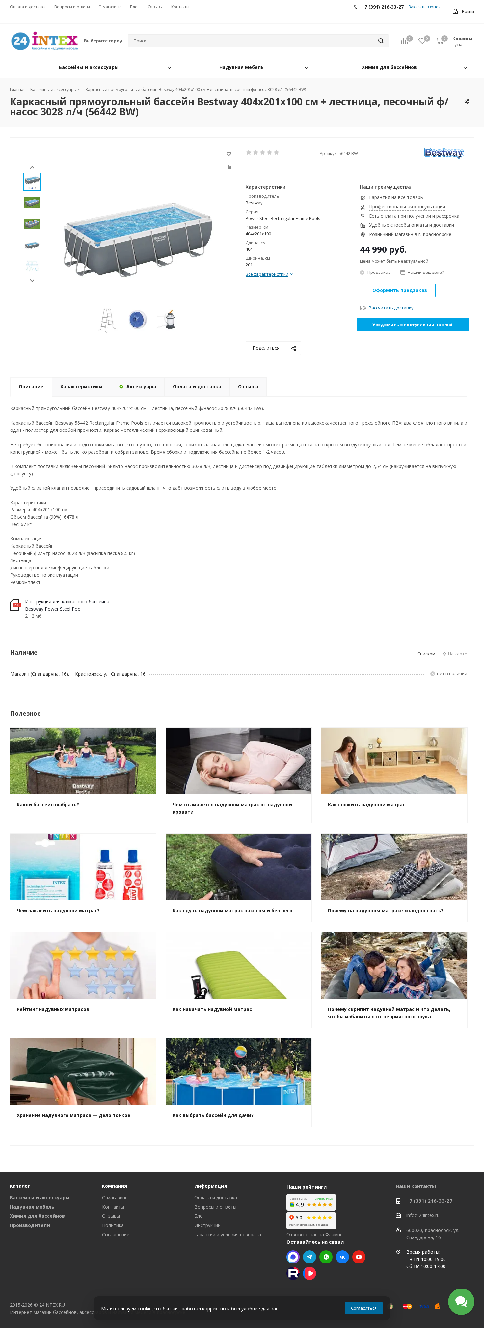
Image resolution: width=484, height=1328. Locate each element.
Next (32, 280)
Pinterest (293, 1273)
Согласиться (364, 1308)
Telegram (309, 1256)
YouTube (358, 1256)
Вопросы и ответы (215, 1207)
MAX (293, 1256)
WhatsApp (326, 1256)
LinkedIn (309, 1273)
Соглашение (115, 1234)
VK (342, 1256)
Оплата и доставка (215, 1197)
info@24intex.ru (423, 1215)
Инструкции (207, 1225)
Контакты (113, 1207)
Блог (199, 1216)
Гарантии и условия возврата (227, 1234)
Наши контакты (416, 1186)
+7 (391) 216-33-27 (429, 1200)
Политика (113, 1225)
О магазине (115, 1197)
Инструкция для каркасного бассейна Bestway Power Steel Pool (67, 605)
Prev (32, 167)
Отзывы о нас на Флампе (314, 1234)
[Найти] (381, 40)
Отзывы (111, 1216)
